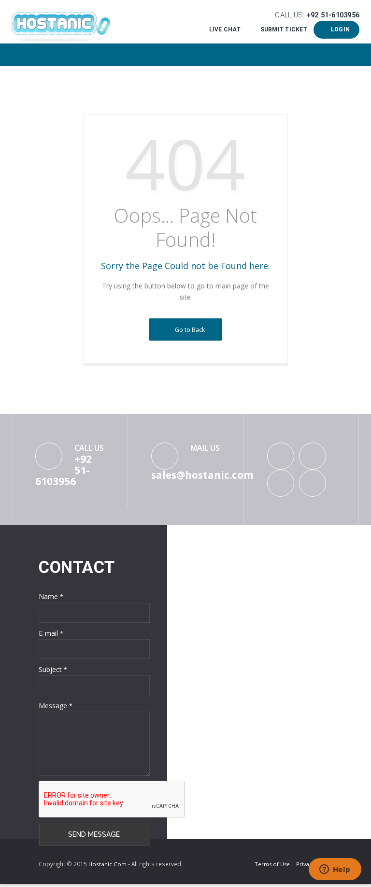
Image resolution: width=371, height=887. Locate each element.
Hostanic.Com (107, 864)
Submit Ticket (283, 29)
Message (55, 705)
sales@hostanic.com (202, 475)
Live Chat (224, 29)
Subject (53, 669)
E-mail (51, 633)
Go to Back (188, 329)
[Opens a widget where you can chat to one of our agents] (334, 870)
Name (51, 596)
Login (339, 29)
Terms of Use (273, 864)
